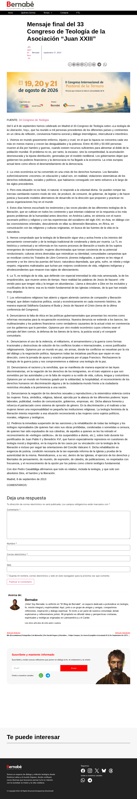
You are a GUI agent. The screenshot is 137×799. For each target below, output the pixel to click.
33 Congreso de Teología (34, 119)
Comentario (13, 510)
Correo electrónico (17, 554)
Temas (46, 13)
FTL (78, 13)
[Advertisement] (68, 709)
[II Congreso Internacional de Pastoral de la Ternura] (68, 92)
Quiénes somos (28, 13)
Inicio (10, 13)
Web (9, 565)
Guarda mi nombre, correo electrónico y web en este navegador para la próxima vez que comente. (59, 576)
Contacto (64, 13)
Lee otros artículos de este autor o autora (43, 623)
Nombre (12, 543)
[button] (70, 64)
